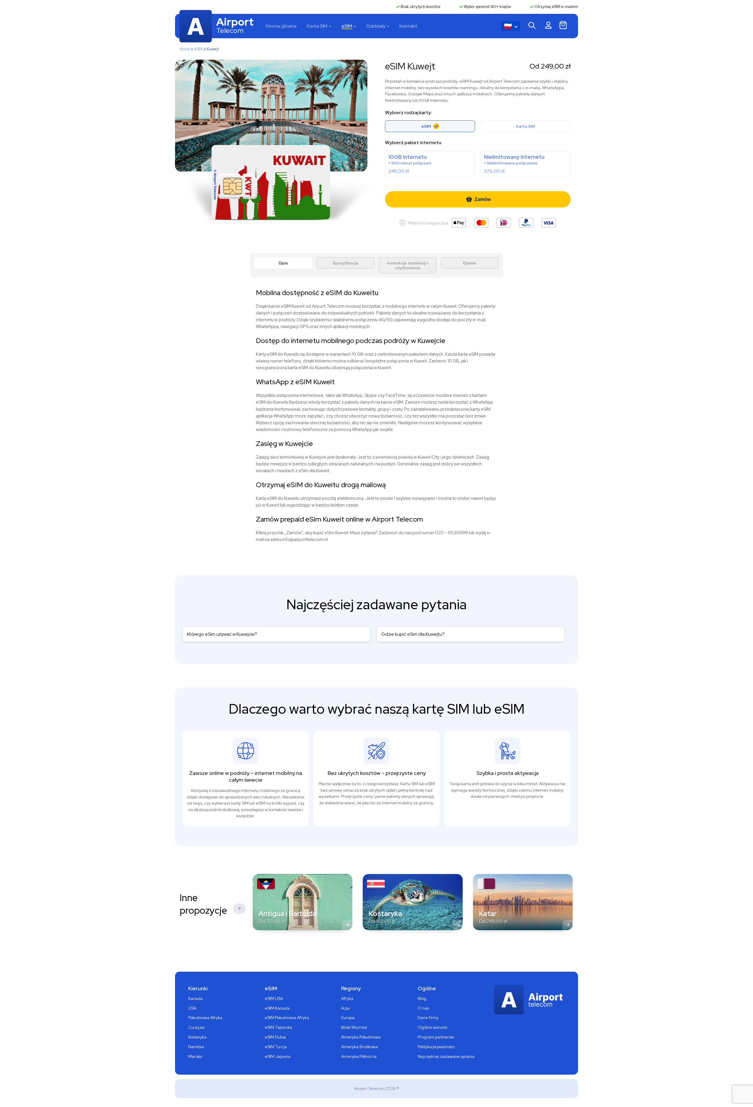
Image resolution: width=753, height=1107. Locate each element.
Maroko (195, 1056)
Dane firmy (428, 1017)
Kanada (195, 998)
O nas (423, 1008)
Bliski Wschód (354, 1027)
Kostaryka (197, 1037)
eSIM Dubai (275, 1037)
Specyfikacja (345, 263)
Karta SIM (317, 26)
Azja (345, 1008)
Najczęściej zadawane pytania (446, 1056)
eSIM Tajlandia (278, 1027)
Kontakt (408, 26)
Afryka (347, 998)
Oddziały (375, 26)
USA (192, 1008)
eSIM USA (274, 998)
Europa (347, 1017)
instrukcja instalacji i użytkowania (408, 265)
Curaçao (196, 1027)
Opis (283, 263)
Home (184, 48)
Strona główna (280, 26)
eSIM (346, 26)
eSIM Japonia (277, 1056)
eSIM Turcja (276, 1046)
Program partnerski (436, 1037)
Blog (422, 998)
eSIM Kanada (277, 1008)
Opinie (469, 263)
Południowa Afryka (205, 1017)
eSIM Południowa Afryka (287, 1017)
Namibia (196, 1046)
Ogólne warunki (432, 1027)
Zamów (482, 199)
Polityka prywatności (436, 1046)
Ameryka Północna (358, 1056)
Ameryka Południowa (361, 1037)
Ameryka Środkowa (359, 1046)
